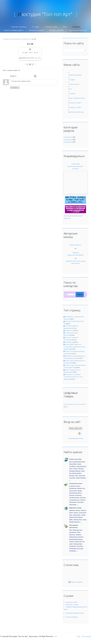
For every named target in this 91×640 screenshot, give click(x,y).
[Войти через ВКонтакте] (23, 76)
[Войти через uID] (19, 76)
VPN (70, 530)
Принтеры (72, 534)
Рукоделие (78, 495)
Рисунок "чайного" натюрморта (71, 338)
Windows (78, 534)
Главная (6, 39)
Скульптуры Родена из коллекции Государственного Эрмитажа (74, 346)
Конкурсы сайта (71, 602)
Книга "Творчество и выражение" (72, 371)
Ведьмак (71, 475)
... (69, 480)
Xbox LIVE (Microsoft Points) (77, 461)
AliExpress (72, 510)
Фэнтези (82, 499)
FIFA (76, 475)
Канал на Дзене (75, 245)
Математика (72, 488)
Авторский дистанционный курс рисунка (75, 166)
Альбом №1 (26, 39)
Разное (76, 512)
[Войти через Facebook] (27, 76)
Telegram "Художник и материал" (75, 253)
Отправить (15, 87)
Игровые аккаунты (74, 521)
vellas (39, 58)
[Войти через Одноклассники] (39, 76)
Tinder (84, 519)
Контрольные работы (75, 492)
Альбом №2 (68, 140)
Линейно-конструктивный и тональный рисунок (74, 357)
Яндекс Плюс (77, 515)
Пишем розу (69, 342)
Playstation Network (74, 471)
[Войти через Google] (35, 76)
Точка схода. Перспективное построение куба (75, 366)
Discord (78, 510)
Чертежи (71, 495)
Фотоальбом (15, 39)
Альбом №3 (68, 142)
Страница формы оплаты (75, 613)
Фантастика (72, 502)
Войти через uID (75, 428)
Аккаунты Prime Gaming (75, 517)
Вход (78, 636)
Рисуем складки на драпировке (71, 327)
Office (78, 532)
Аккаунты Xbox (77, 519)
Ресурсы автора (71, 617)
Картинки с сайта (72, 604)
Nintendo (81, 468)
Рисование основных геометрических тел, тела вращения (73, 376)
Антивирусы (72, 532)
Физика (80, 490)
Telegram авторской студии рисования (75, 262)
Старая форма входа (75, 438)
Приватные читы (77, 530)
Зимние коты (69, 330)
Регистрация (86, 636)
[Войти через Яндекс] (31, 76)
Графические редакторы (76, 536)
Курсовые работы (74, 497)
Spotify (83, 515)
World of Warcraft (81, 477)
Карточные (80, 546)
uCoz (55, 636)
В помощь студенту (74, 486)
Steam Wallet (72, 464)
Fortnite (75, 468)
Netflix (71, 519)
